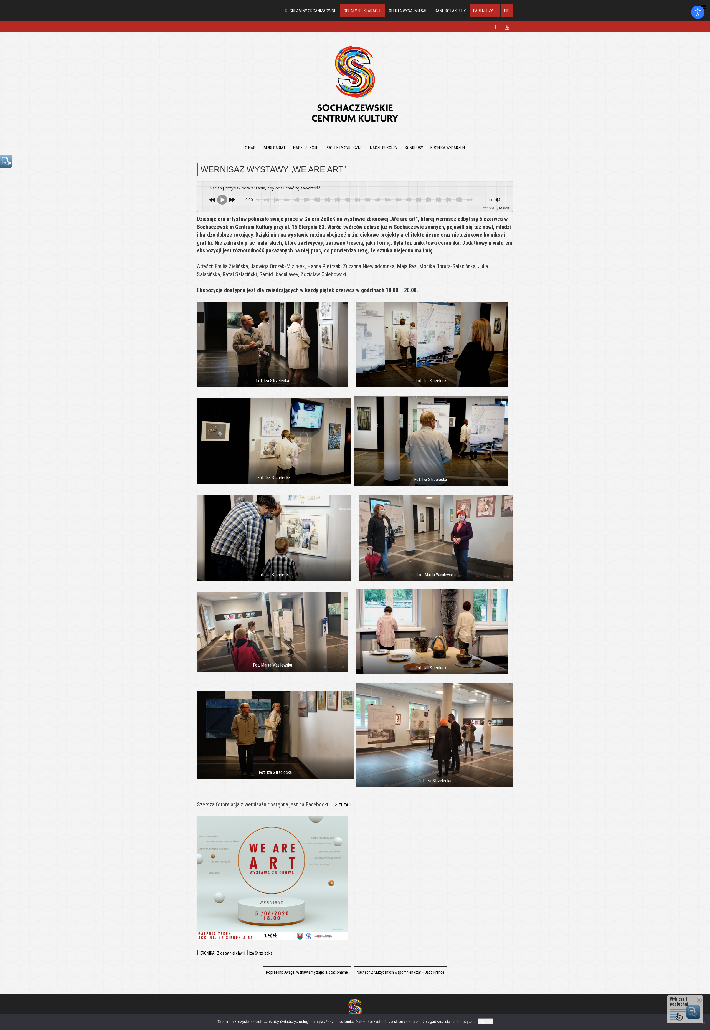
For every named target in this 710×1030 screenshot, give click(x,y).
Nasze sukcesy (383, 147)
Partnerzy (483, 10)
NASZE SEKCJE (305, 147)
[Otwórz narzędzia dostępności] (697, 12)
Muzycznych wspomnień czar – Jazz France (400, 972)
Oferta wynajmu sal (408, 10)
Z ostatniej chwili (231, 953)
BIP (506, 10)
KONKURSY (414, 147)
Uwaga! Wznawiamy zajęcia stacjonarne (307, 972)
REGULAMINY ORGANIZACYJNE (310, 10)
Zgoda (485, 1021)
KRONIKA (207, 953)
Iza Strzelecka (260, 953)
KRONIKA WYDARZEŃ (447, 147)
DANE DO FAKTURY (450, 10)
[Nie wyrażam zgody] (703, 1022)
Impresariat (274, 147)
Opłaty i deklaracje (362, 10)
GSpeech (504, 207)
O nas (250, 147)
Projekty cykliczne (344, 147)
